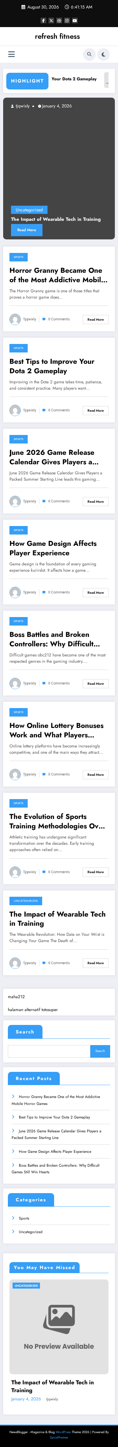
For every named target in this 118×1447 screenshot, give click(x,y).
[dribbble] (59, 20)
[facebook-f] (43, 20)
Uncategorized (29, 210)
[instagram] (67, 20)
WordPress (63, 1432)
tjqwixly (22, 106)
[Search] (89, 54)
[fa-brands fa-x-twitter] (51, 20)
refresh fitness (57, 36)
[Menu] (11, 54)
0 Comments (59, 319)
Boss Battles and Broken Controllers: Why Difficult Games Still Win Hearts (51, 639)
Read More (26, 230)
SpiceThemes (59, 1437)
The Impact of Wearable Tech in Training (56, 219)
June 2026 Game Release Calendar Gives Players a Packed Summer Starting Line (57, 457)
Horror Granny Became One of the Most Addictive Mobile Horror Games (57, 275)
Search (25, 1031)
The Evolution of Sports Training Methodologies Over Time (57, 821)
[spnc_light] (103, 54)
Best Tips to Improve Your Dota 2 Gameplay (51, 366)
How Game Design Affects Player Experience (53, 548)
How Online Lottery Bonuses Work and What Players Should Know (56, 730)
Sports (18, 257)
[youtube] (75, 20)
